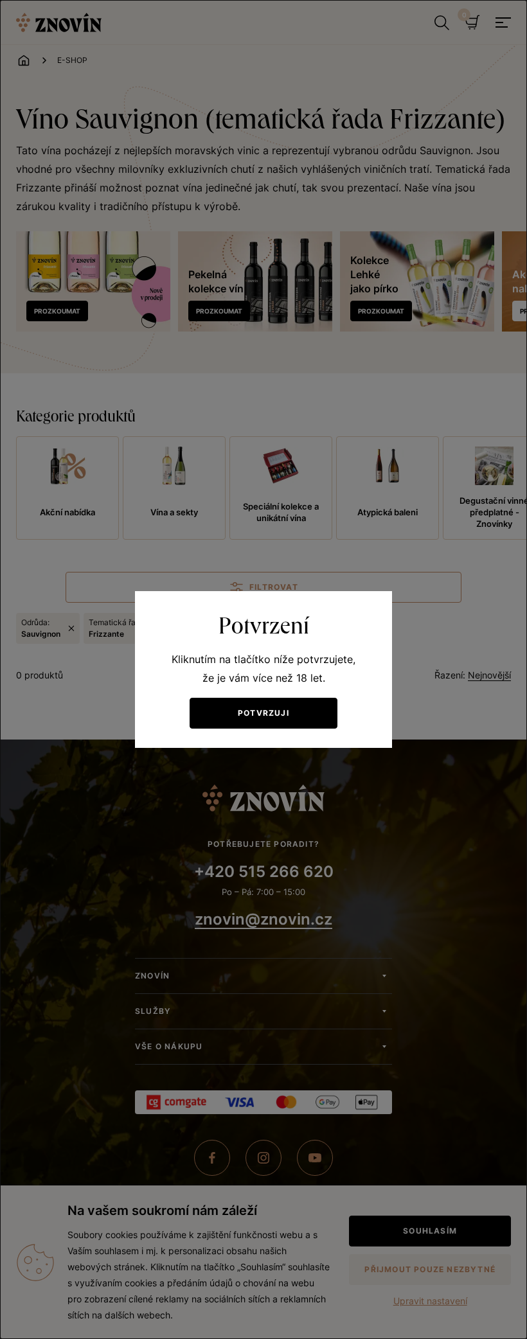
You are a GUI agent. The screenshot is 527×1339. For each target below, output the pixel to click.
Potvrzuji (263, 713)
